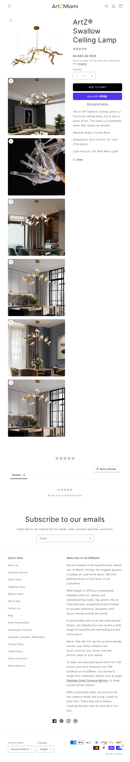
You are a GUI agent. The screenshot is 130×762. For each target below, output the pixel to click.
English (44, 749)
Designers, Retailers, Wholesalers (26, 637)
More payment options (97, 104)
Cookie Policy (15, 651)
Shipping (82, 64)
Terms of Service (17, 658)
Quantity (77, 69)
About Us (13, 565)
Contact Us (14, 608)
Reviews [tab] (16, 474)
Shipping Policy (16, 586)
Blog (10, 615)
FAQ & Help (14, 601)
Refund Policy (15, 594)
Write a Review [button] (108, 469)
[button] (9, 6)
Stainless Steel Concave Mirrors (87, 680)
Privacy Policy (16, 644)
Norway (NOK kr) (20, 749)
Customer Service (18, 572)
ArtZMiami (117, 754)
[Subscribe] (89, 538)
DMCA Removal (16, 665)
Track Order (15, 579)
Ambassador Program (20, 629)
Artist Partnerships (18, 622)
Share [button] (80, 159)
